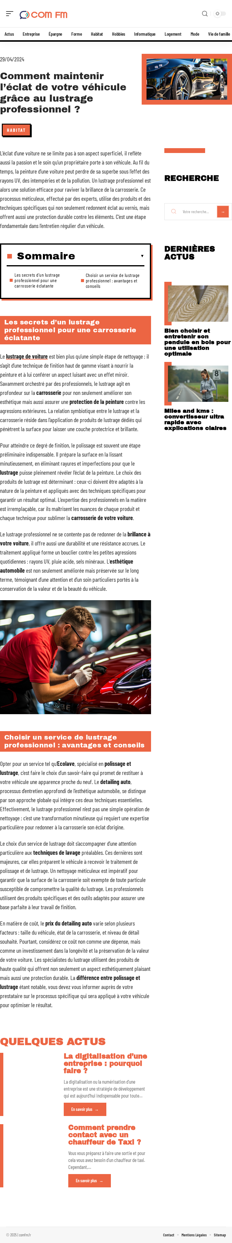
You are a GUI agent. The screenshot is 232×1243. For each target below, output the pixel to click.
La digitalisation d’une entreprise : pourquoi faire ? (105, 1064)
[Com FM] (43, 13)
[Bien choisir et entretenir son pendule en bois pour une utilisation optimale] (198, 303)
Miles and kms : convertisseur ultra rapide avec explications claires (195, 419)
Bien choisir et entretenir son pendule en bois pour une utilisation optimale (197, 342)
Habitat (16, 130)
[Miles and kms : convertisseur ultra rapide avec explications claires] (198, 384)
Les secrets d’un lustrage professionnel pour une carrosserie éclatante (37, 280)
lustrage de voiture (27, 356)
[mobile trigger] (11, 13)
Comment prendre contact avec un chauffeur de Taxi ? (104, 1135)
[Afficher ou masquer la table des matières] (109, 256)
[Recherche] (205, 13)
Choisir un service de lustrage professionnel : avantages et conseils (113, 280)
